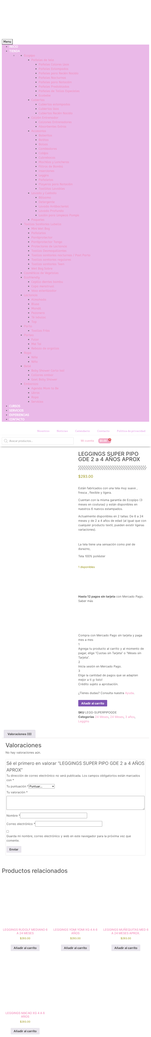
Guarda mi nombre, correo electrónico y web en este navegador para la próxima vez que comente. (68, 838)
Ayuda (129, 693)
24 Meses (101, 717)
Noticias (62, 430)
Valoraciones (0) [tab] (20, 734)
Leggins (83, 721)
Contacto (103, 430)
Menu (7, 41)
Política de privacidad (131, 430)
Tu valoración (17, 792)
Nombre (13, 815)
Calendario (82, 430)
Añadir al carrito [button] (25, 948)
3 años (130, 717)
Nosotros (43, 430)
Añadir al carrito (92, 703)
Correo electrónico (20, 824)
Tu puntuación (17, 786)
